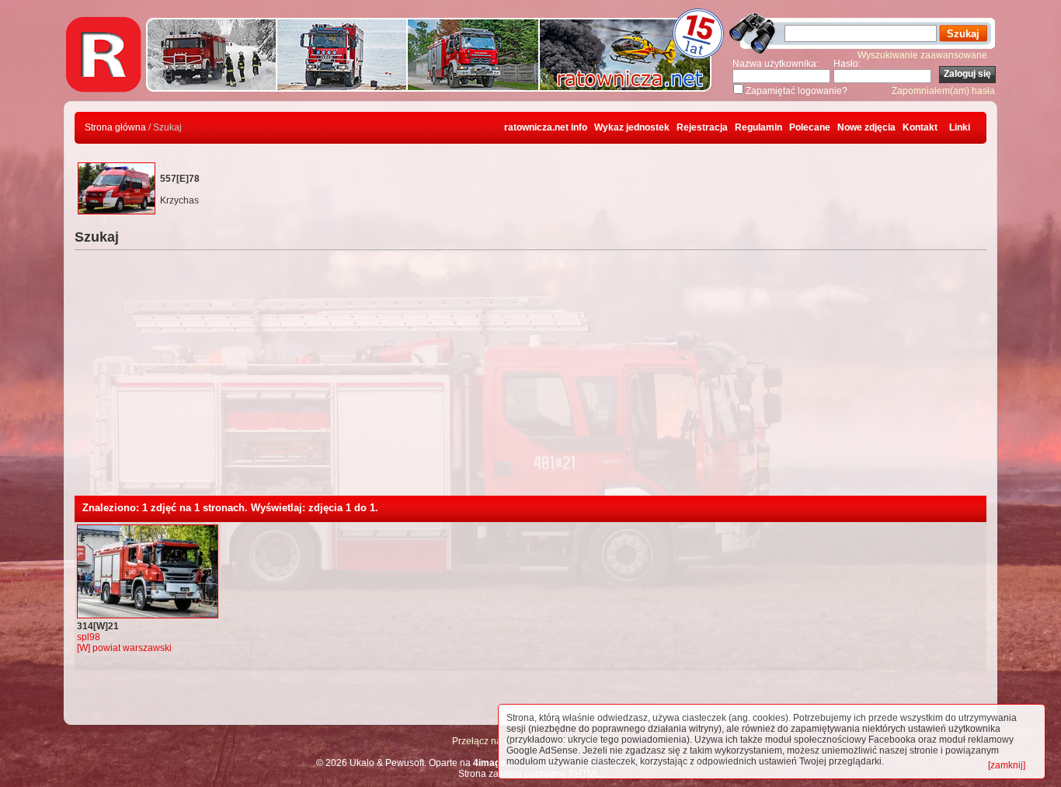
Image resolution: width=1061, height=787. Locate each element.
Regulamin (758, 127)
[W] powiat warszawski (124, 647)
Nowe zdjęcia (866, 127)
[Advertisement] (530, 379)
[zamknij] (1006, 765)
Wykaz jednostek (632, 127)
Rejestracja (702, 127)
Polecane (809, 127)
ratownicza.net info (545, 127)
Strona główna (115, 127)
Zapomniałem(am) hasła (943, 90)
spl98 (88, 637)
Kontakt (920, 127)
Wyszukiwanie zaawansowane (922, 55)
